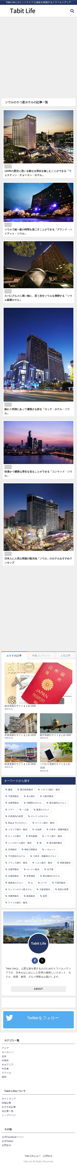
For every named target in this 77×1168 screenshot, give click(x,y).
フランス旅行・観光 (17, 863)
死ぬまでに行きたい (17, 823)
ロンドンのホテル (39, 816)
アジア (5, 1048)
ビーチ (44, 883)
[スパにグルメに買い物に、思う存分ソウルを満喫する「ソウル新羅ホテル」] (38, 272)
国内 (4, 1077)
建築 (10, 790)
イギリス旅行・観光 (50, 790)
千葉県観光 (13, 796)
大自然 (38, 829)
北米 (4, 1056)
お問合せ (6, 1145)
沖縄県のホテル (34, 803)
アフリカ (6, 1073)
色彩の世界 (63, 889)
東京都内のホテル (51, 876)
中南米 (5, 1060)
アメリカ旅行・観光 (17, 903)
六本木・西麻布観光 (59, 829)
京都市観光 (13, 869)
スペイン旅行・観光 (44, 823)
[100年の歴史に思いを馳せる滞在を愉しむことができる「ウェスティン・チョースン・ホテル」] (38, 143)
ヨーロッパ (7, 1052)
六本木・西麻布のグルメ (45, 856)
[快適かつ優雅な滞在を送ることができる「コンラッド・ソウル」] (38, 449)
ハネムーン (50, 849)
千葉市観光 (60, 883)
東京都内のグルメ (57, 803)
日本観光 (12, 849)
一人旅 (25, 810)
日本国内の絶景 (15, 816)
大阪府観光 (44, 889)
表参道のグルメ (15, 883)
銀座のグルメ (42, 810)
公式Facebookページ (13, 1137)
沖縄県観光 (13, 896)
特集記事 (6, 1103)
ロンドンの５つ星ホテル (20, 889)
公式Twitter (7, 1141)
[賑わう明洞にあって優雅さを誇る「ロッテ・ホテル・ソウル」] (38, 361)
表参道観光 (65, 863)
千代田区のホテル (16, 856)
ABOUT (38, 989)
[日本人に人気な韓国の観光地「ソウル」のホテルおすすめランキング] (38, 524)
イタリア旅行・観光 (17, 829)
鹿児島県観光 (26, 790)
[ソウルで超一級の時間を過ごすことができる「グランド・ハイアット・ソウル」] (38, 209)
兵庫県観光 (13, 803)
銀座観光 (31, 896)
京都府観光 (13, 876)
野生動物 (33, 836)
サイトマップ (9, 1099)
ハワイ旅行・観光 (53, 836)
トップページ (9, 1115)
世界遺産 (31, 876)
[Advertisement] (38, 57)
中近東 (5, 1069)
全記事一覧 (7, 1111)
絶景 (45, 896)
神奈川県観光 (30, 849)
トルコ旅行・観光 (43, 863)
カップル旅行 (14, 836)
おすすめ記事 (9, 1107)
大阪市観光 (48, 796)
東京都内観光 (55, 843)
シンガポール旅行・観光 (20, 843)
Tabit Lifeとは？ (33, 1156)
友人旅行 (31, 796)
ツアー (11, 810)
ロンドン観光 (33, 869)
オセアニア (7, 1064)
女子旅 (50, 869)
